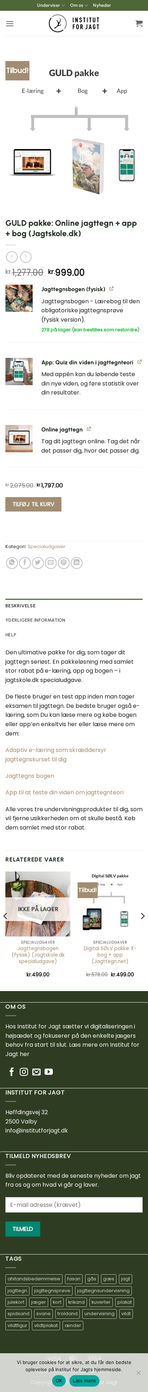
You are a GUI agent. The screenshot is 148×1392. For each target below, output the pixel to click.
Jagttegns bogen (29, 776)
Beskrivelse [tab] (20, 605)
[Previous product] (25, 256)
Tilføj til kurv (34, 504)
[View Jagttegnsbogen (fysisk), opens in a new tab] (112, 288)
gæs (108, 1279)
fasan (73, 1279)
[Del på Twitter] (38, 563)
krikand (76, 1302)
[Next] (142, 930)
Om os (76, 5)
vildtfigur (17, 1325)
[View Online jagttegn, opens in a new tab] (89, 428)
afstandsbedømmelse (34, 1279)
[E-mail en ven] (51, 563)
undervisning (99, 1314)
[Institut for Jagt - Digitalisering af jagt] (74, 23)
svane (43, 1314)
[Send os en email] (36, 1072)
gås (91, 1279)
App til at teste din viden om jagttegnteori (64, 792)
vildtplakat (46, 1325)
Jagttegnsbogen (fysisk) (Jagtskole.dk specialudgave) (38, 954)
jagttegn (17, 1291)
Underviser (48, 5)
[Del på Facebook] (25, 563)
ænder (73, 1325)
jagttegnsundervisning (103, 1291)
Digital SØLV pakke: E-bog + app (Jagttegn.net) (110, 954)
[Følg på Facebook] (12, 1072)
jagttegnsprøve (52, 1291)
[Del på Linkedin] (77, 563)
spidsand (18, 1314)
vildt (126, 1314)
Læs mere (84, 1380)
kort (57, 1302)
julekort (16, 1302)
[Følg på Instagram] (24, 1072)
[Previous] (5, 930)
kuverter (101, 1302)
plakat (124, 1302)
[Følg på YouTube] (49, 1072)
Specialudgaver (46, 546)
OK (59, 1380)
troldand (67, 1314)
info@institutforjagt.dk (36, 1130)
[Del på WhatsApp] (12, 563)
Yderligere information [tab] (35, 620)
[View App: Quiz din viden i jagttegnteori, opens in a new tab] (140, 361)
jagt (125, 1279)
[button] (9, 23)
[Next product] (11, 256)
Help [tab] (10, 634)
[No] (138, 1375)
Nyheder (102, 5)
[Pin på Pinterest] (64, 563)
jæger (38, 1302)
